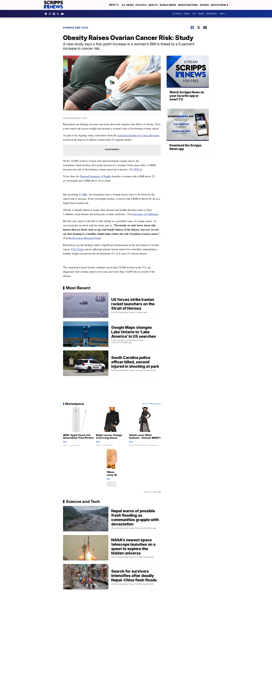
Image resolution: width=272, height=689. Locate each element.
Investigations (188, 5)
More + (223, 13)
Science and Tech (75, 27)
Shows (204, 5)
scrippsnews (46, 14)
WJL (136, 169)
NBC (85, 194)
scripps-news (54, 14)
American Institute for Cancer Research (138, 135)
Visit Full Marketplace (151, 404)
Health (153, 5)
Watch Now (219, 5)
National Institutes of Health (95, 176)
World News (168, 5)
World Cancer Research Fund (84, 238)
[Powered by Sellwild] (157, 492)
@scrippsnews (63, 14)
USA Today (77, 249)
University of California (144, 214)
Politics (141, 5)
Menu (112, 5)
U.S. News (128, 5)
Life (194, 13)
